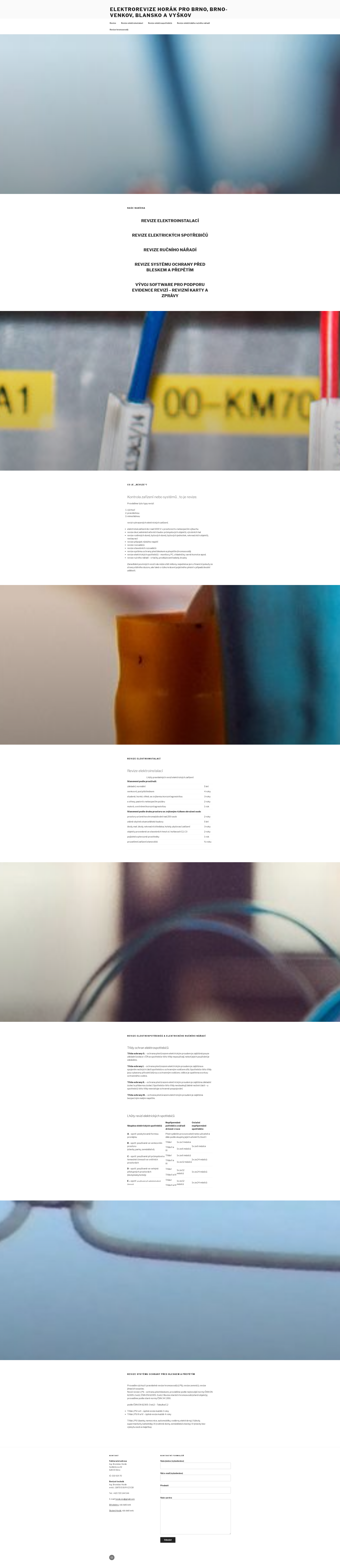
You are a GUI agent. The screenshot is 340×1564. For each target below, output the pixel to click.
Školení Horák (115, 1517)
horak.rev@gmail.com (125, 1505)
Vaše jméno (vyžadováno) (172, 1467)
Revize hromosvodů (119, 36)
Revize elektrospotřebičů (160, 29)
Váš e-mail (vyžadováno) (171, 1480)
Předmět (164, 1492)
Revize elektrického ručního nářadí (193, 29)
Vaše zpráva (166, 1504)
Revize (113, 29)
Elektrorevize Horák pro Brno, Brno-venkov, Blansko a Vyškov (169, 12)
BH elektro (114, 1511)
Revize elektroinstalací (132, 29)
